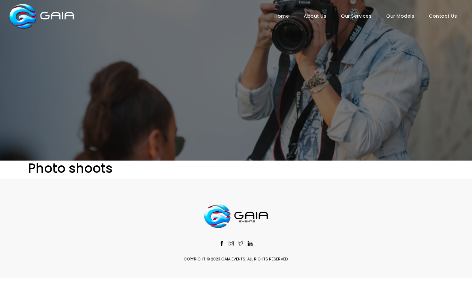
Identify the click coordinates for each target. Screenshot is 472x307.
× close (236, 290)
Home (282, 16)
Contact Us (443, 16)
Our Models (400, 16)
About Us (315, 16)
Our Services (356, 16)
